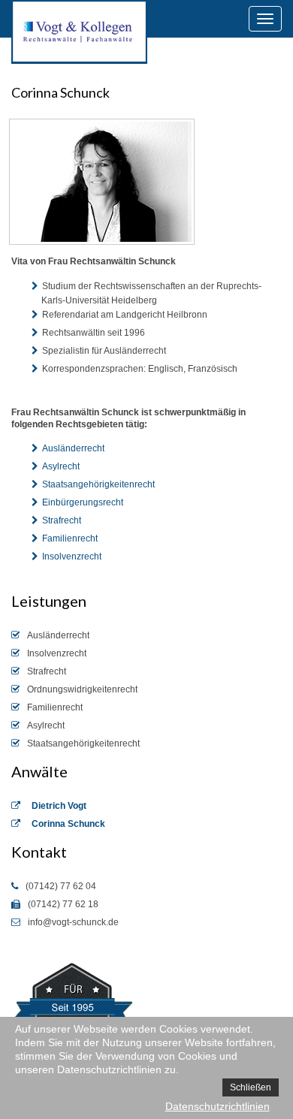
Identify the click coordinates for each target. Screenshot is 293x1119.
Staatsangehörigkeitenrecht (98, 484)
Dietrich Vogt (59, 806)
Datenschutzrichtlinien (217, 1106)
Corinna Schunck (68, 824)
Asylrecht (61, 466)
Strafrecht (61, 520)
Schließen (250, 1087)
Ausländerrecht (73, 448)
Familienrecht (70, 538)
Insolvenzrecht (71, 556)
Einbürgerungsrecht (82, 502)
